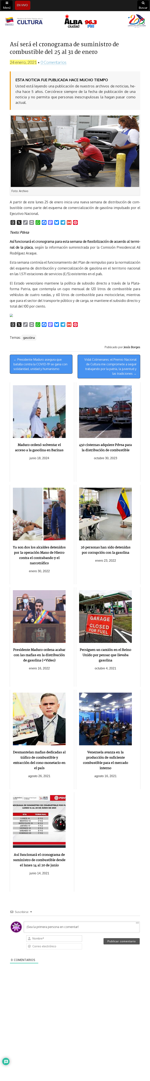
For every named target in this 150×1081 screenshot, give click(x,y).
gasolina (29, 338)
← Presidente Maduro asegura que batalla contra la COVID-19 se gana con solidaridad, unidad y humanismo (40, 364)
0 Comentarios (53, 62)
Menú (7, 8)
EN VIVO (22, 5)
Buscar (143, 8)
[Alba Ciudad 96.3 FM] (75, 21)
